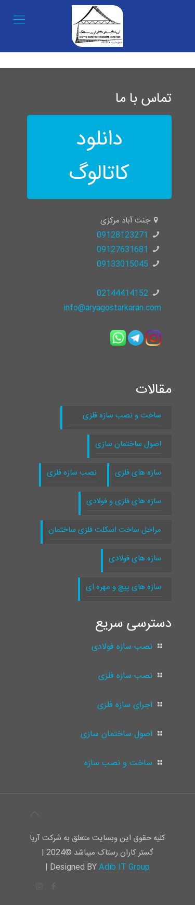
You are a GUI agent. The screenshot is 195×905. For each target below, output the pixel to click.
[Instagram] (39, 887)
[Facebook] (53, 887)
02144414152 (122, 293)
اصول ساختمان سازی (128, 444)
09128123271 (122, 235)
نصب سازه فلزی (72, 472)
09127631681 (122, 249)
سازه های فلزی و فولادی (123, 501)
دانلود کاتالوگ (99, 157)
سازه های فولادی (135, 558)
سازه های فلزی (138, 472)
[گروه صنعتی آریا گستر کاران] (97, 26)
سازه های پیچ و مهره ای (123, 587)
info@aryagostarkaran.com (112, 307)
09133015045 (122, 264)
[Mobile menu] (19, 21)
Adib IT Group (124, 867)
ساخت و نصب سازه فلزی (114, 415)
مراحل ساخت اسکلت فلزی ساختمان (104, 529)
